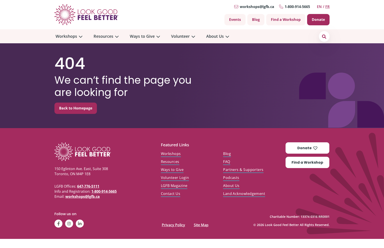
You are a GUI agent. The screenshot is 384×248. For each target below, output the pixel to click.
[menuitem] (69, 36)
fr (327, 6)
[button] (324, 36)
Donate (318, 19)
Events (235, 19)
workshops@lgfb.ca (257, 6)
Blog (256, 19)
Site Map (201, 223)
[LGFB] (93, 151)
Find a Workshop (286, 19)
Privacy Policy (173, 223)
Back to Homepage (75, 108)
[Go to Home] (86, 14)
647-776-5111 (88, 186)
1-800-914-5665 (297, 6)
